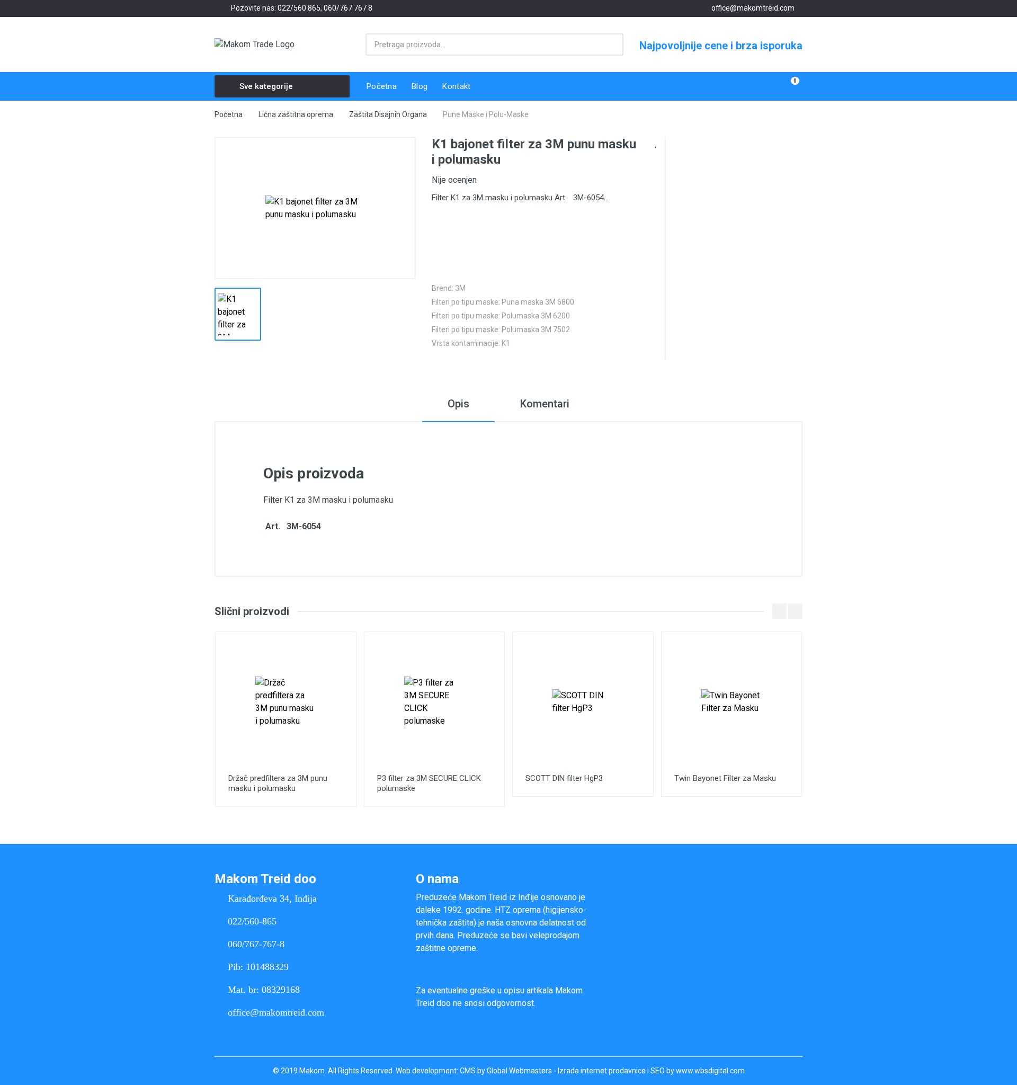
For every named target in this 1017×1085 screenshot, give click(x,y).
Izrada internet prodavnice (602, 1070)
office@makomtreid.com (753, 8)
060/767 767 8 (348, 8)
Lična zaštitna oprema (295, 114)
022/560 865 (299, 8)
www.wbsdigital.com (710, 1070)
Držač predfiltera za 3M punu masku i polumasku (277, 783)
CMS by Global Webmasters (506, 1070)
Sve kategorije (266, 86)
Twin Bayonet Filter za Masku (725, 778)
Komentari (544, 403)
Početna (229, 114)
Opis (458, 403)
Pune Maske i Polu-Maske (486, 114)
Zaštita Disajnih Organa (388, 114)
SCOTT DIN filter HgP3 (564, 778)
